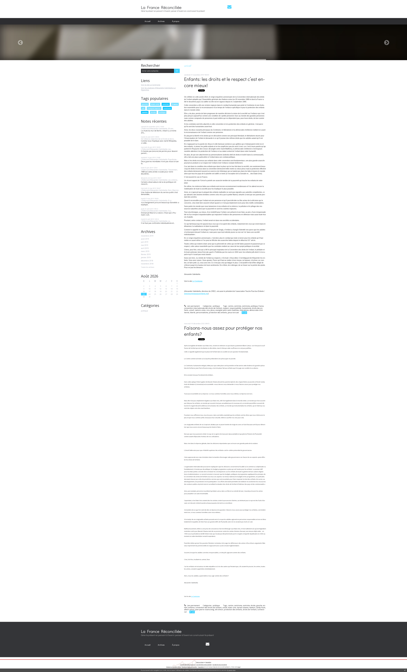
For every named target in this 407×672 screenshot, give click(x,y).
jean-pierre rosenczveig (204, 609)
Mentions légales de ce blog (189, 667)
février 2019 (146, 254)
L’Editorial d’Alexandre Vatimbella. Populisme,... (159, 159)
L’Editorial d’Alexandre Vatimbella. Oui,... (156, 211)
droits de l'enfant (249, 609)
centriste (165, 104)
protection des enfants (218, 312)
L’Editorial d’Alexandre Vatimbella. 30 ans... (157, 128)
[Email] (229, 7)
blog (239, 667)
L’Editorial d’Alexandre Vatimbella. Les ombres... (159, 180)
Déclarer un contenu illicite (173, 667)
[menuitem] (147, 21)
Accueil (147, 21)
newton (252, 607)
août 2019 (145, 239)
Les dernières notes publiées (203, 664)
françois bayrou (154, 108)
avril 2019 (145, 248)
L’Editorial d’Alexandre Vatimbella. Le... (156, 221)
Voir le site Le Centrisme (150, 85)
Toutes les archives (147, 267)
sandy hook (260, 607)
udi (143, 108)
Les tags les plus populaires (220, 664)
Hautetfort (208, 662)
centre (145, 112)
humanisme (246, 308)
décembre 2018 (147, 261)
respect (226, 308)
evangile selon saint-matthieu (227, 310)
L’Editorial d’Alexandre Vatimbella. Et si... (156, 200)
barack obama (242, 607)
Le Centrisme (197, 281)
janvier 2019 (146, 257)
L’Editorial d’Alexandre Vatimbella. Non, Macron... (160, 190)
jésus (212, 310)
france (175, 104)
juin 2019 (144, 242)
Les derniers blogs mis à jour (187, 664)
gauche (145, 104)
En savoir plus (231, 670)
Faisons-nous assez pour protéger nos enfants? (223, 331)
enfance (191, 607)
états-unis (155, 104)
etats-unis (232, 607)
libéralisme (244, 310)
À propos (175, 21)
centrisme (167, 108)
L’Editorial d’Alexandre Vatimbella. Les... (156, 149)
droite (153, 112)
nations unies (200, 310)
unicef (191, 310)
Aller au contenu (7, 2)
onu (208, 310)
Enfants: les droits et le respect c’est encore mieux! (224, 82)
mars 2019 (145, 251)
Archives (161, 21)
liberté (192, 312)
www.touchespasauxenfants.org (196, 294)
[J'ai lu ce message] (405, 670)
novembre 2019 (147, 236)
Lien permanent (193, 306)
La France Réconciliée (161, 7)
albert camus (189, 609)
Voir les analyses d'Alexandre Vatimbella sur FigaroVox (158, 89)
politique (162, 112)
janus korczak (233, 312)
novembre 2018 (147, 264)
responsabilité (235, 308)
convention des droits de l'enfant (208, 607)
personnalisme (202, 312)
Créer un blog (199, 662)
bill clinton (219, 609)
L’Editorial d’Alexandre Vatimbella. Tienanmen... (159, 170)
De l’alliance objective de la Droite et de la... (158, 139)
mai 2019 (144, 245)
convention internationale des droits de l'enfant (203, 308)
